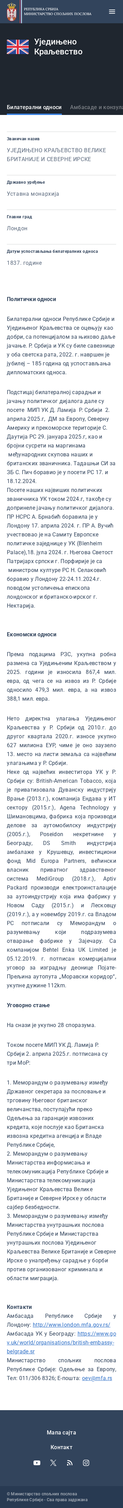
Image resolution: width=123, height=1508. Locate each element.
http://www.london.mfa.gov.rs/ (71, 1325)
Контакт (61, 1447)
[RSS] (70, 1463)
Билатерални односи (34, 107)
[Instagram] (86, 1463)
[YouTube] (37, 1463)
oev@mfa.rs (97, 1378)
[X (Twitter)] (53, 1463)
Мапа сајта (61, 1432)
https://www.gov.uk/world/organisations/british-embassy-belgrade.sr (61, 1342)
